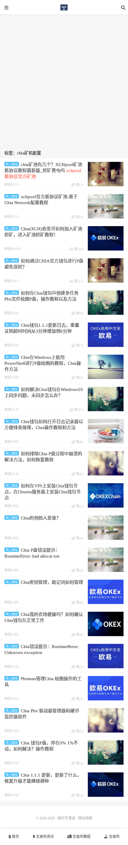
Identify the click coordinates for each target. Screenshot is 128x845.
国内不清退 (64, 7)
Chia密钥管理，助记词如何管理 (52, 582)
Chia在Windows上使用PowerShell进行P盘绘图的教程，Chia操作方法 (42, 363)
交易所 (114, 837)
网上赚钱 (12, 164)
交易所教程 (81, 837)
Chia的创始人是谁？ (41, 518)
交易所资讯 (44, 837)
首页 (15, 837)
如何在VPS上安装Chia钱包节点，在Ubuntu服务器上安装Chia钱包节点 (42, 491)
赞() (79, 185)
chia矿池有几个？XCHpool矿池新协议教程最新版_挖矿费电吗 (43, 170)
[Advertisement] (64, 78)
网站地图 (85, 818)
